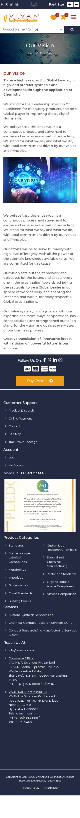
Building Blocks (20, 601)
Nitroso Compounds (61, 594)
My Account (17, 465)
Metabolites (17, 569)
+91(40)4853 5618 (26, 717)
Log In (13, 457)
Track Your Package (23, 442)
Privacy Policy (30, 787)
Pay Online (37, 381)
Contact (14, 426)
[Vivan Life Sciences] (21, 17)
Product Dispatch (21, 410)
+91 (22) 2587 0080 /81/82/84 (34, 684)
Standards (16, 545)
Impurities (16, 577)
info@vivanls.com (21, 650)
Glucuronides (18, 585)
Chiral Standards (20, 593)
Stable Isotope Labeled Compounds (19, 557)
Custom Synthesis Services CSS (31, 615)
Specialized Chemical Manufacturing (57, 562)
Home (30, 53)
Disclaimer (51, 787)
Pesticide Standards (61, 574)
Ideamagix (54, 780)
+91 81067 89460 (20, 722)
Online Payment (20, 418)
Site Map (15, 434)
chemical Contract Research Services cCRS (40, 622)
